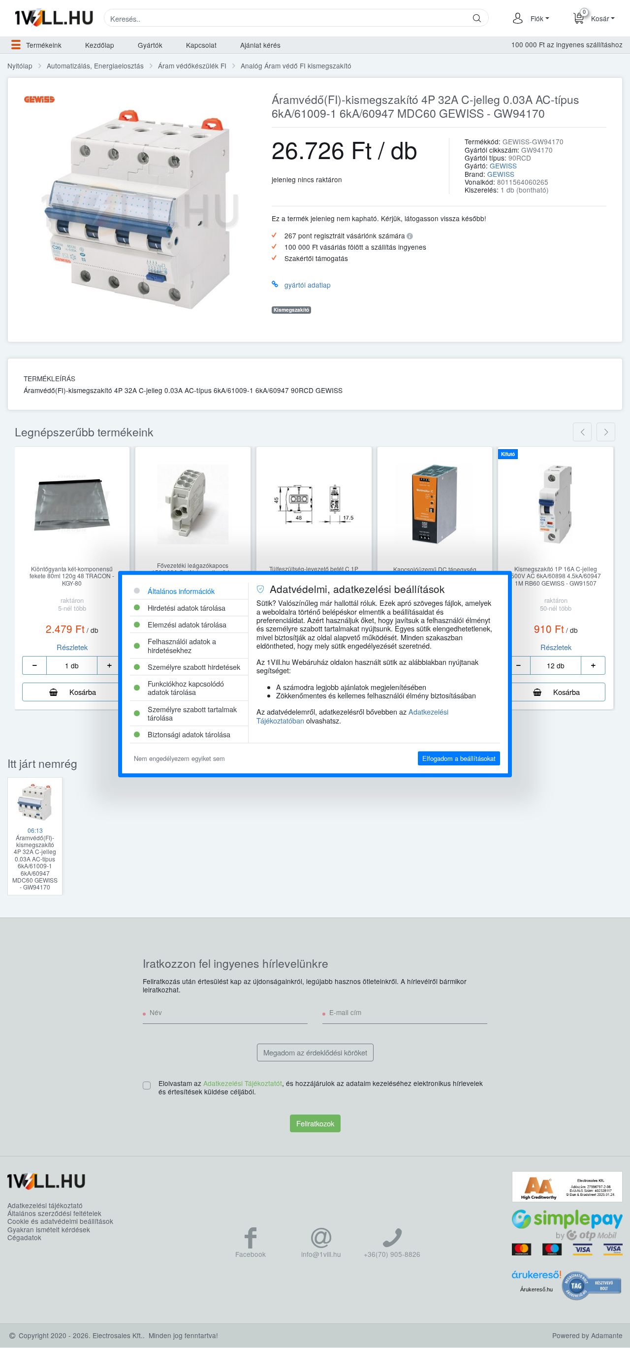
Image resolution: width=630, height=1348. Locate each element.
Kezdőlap (99, 45)
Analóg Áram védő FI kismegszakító (296, 65)
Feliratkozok (315, 1123)
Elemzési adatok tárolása (187, 624)
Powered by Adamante (587, 1335)
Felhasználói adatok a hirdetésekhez (182, 645)
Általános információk (181, 591)
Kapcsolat (201, 45)
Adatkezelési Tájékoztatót (242, 1083)
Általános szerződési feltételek (54, 1213)
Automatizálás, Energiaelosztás (95, 65)
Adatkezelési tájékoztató (45, 1205)
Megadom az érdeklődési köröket (315, 1052)
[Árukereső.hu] (536, 1277)
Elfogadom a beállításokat (459, 758)
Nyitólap (19, 65)
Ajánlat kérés (260, 45)
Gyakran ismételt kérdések (48, 1229)
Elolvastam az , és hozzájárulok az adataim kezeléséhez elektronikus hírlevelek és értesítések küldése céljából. (320, 1087)
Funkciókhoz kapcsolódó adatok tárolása (186, 687)
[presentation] (582, 432)
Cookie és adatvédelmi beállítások (60, 1221)
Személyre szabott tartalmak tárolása (192, 713)
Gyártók (150, 45)
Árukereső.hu (536, 1289)
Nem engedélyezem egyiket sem (179, 758)
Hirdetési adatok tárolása (186, 607)
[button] (538, 18)
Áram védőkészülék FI (192, 65)
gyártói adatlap (307, 285)
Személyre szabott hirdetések (194, 666)
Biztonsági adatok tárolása (189, 734)
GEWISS (503, 165)
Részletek (72, 647)
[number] (71, 665)
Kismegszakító (291, 309)
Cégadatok (24, 1237)
